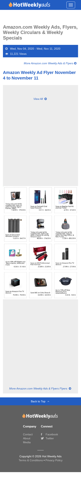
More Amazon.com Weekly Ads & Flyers (49, 63)
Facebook (51, 434)
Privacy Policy (54, 460)
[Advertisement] (40, 141)
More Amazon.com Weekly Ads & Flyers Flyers (38, 388)
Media (27, 442)
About (26, 438)
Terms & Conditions (31, 460)
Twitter (49, 438)
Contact (28, 434)
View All (38, 98)
